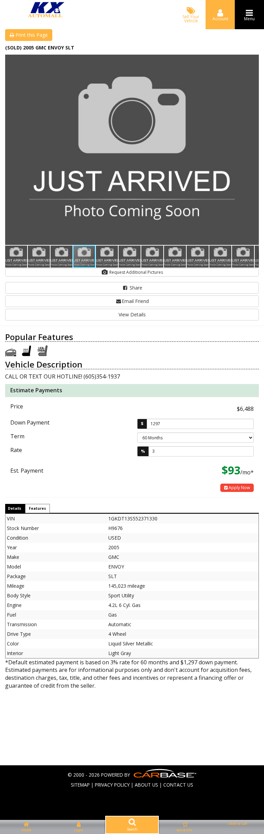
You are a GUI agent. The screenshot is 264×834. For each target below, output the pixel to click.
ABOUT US (146, 784)
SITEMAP (80, 784)
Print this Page (31, 35)
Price (16, 406)
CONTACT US (178, 784)
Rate (16, 450)
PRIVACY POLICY (112, 784)
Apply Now (239, 488)
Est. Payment (26, 470)
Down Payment (30, 422)
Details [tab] (14, 508)
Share (135, 287)
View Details (132, 314)
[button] (252, 60)
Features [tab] (37, 508)
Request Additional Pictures (135, 272)
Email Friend (135, 301)
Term (17, 436)
